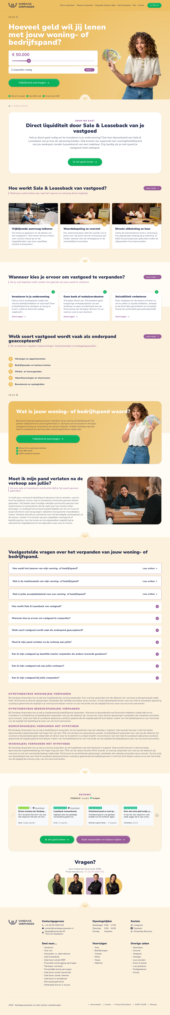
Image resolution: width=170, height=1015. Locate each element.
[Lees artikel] (85, 568)
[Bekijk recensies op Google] (13, 17)
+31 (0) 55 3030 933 (94, 871)
